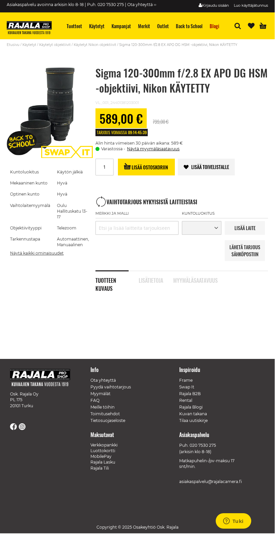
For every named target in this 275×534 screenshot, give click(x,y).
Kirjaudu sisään (215, 5)
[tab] (117, 276)
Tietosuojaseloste (107, 420)
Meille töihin (102, 407)
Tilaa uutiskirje (193, 420)
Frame (186, 380)
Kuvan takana (193, 413)
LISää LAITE (245, 227)
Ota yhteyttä (103, 380)
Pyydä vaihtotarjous (110, 386)
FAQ (94, 400)
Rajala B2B (190, 393)
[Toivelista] (251, 25)
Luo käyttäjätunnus (251, 5)
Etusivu (13, 45)
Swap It (186, 386)
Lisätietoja (151, 279)
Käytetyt (29, 45)
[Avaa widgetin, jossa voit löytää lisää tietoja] (233, 521)
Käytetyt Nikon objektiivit (95, 45)
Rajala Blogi (191, 407)
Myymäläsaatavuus (189, 279)
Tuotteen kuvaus (105, 279)
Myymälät (100, 393)
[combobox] (136, 228)
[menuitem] (74, 26)
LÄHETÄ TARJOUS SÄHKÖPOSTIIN (244, 251)
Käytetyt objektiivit (55, 45)
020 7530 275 (203, 445)
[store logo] (32, 28)
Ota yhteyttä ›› (141, 4)
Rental (185, 400)
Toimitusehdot (105, 413)
